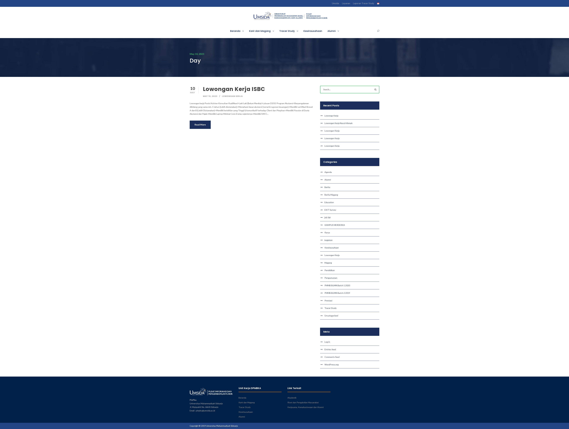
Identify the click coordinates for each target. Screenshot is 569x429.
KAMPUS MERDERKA (335, 225)
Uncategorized (331, 315)
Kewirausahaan (312, 31)
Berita (327, 187)
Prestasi (328, 300)
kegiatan (329, 240)
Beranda (235, 31)
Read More (200, 124)
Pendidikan (330, 270)
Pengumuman (331, 278)
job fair (328, 217)
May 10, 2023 (210, 96)
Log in (327, 342)
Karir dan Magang (260, 31)
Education (329, 202)
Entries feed (330, 349)
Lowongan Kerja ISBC (234, 89)
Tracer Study (287, 31)
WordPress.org (332, 364)
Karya (327, 232)
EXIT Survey (330, 210)
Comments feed (332, 357)
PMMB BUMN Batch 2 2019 (337, 293)
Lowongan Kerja (232, 96)
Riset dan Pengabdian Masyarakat (303, 402)
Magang (328, 262)
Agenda (328, 172)
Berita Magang (331, 194)
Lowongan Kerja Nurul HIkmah (339, 123)
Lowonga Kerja (331, 115)
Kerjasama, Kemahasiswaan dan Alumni (305, 407)
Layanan (346, 3)
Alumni (331, 31)
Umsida (335, 3)
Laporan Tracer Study (363, 3)
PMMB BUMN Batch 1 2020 (337, 285)
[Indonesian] (378, 4)
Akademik (292, 397)
